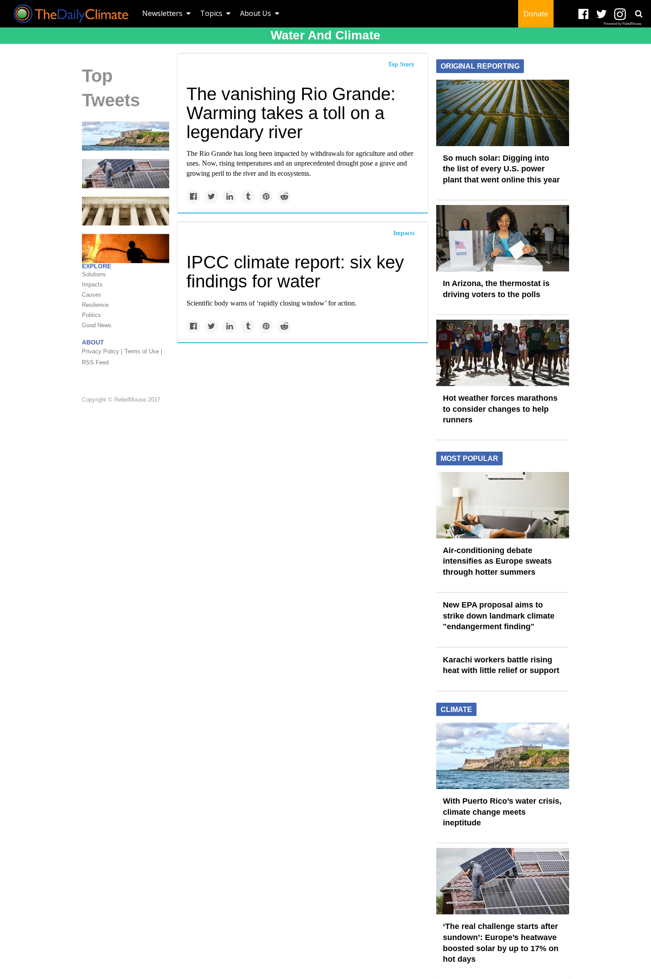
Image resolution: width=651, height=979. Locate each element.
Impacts (404, 233)
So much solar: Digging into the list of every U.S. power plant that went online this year (501, 169)
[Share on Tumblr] (248, 197)
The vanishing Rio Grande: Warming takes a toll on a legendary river (290, 113)
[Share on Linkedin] (229, 197)
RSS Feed (95, 362)
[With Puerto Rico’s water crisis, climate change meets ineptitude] (125, 135)
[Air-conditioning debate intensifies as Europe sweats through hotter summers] (502, 504)
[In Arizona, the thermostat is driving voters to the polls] (502, 237)
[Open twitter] (601, 14)
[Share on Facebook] (193, 197)
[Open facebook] (583, 14)
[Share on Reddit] (284, 197)
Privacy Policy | (102, 351)
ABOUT (93, 342)
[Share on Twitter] (211, 197)
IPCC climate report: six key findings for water (295, 271)
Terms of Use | (143, 351)
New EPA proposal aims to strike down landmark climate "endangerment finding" (498, 615)
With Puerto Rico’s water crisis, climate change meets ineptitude (502, 812)
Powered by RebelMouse (622, 24)
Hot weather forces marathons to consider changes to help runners (500, 409)
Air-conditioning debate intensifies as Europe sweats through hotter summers (497, 561)
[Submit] (638, 13)
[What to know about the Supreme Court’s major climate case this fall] (125, 210)
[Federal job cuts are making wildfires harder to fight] (125, 248)
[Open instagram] (619, 14)
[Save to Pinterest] (266, 197)
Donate (535, 14)
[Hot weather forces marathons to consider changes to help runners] (502, 352)
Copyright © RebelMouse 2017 (121, 400)
